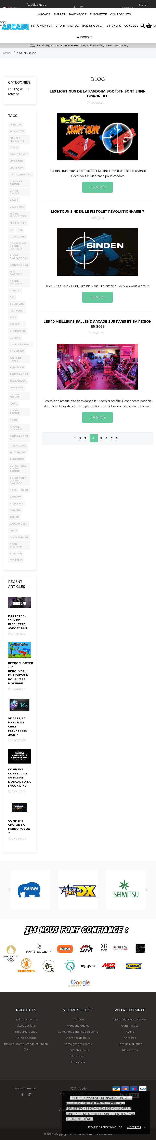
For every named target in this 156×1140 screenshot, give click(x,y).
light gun (17, 167)
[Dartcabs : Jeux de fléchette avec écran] (19, 602)
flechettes (18, 223)
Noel (13, 490)
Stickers (114, 25)
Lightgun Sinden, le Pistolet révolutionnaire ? (97, 211)
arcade (15, 324)
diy (12, 297)
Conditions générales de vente (78, 1031)
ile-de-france (15, 396)
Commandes (130, 1025)
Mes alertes (130, 1050)
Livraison (78, 1019)
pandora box (19, 264)
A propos (84, 37)
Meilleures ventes (26, 1019)
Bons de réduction (130, 1043)
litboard (16, 161)
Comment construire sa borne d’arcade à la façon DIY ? (19, 777)
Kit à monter (41, 25)
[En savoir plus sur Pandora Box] (78, 890)
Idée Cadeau (18, 445)
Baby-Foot (78, 12)
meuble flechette (17, 139)
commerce (17, 351)
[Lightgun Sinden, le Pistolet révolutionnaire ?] (97, 252)
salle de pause (16, 359)
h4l (20, 229)
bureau (15, 337)
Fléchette (98, 14)
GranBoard (18, 236)
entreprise (18, 331)
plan (13, 317)
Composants (120, 14)
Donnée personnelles (105, 1127)
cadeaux (15, 496)
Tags (12, 116)
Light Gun (17, 387)
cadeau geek (18, 523)
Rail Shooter (93, 25)
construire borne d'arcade (18, 481)
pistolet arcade (16, 182)
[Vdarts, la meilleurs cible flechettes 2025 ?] (19, 705)
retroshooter (20, 174)
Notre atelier (78, 1062)
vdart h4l (17, 207)
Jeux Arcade (18, 380)
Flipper (59, 14)
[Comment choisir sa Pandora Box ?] (19, 807)
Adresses (130, 1037)
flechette (17, 131)
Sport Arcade (67, 25)
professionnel (20, 344)
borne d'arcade (16, 282)
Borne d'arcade (26, 1037)
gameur (15, 510)
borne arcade (15, 192)
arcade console (16, 428)
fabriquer (17, 310)
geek (24, 490)
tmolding (17, 459)
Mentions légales (78, 1025)
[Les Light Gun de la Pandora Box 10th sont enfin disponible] (97, 136)
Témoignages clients (78, 1043)
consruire (17, 304)
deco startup (16, 545)
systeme (16, 560)
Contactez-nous (78, 1050)
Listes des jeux (26, 1025)
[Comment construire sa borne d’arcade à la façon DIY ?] (19, 756)
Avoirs (130, 1031)
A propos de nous (78, 1037)
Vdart (14, 200)
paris (13, 403)
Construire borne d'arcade (18, 246)
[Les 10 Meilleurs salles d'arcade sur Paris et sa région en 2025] (97, 366)
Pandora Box (19, 374)
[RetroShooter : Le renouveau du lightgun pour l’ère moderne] (19, 649)
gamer (14, 517)
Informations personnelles (130, 1019)
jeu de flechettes (18, 215)
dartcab (16, 124)
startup (16, 553)
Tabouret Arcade (26, 1031)
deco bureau (19, 537)
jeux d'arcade (16, 273)
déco (13, 420)
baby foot (17, 367)
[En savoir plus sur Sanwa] (30, 890)
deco (13, 530)
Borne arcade (15, 412)
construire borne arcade (18, 468)
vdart (14, 147)
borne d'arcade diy (18, 256)
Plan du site (78, 1056)
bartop (15, 290)
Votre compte (130, 1010)
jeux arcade (18, 452)
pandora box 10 (19, 437)
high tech (17, 503)
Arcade (44, 12)
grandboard (18, 154)
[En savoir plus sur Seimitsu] (126, 890)
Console (131, 25)
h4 (11, 229)
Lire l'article (97, 187)
